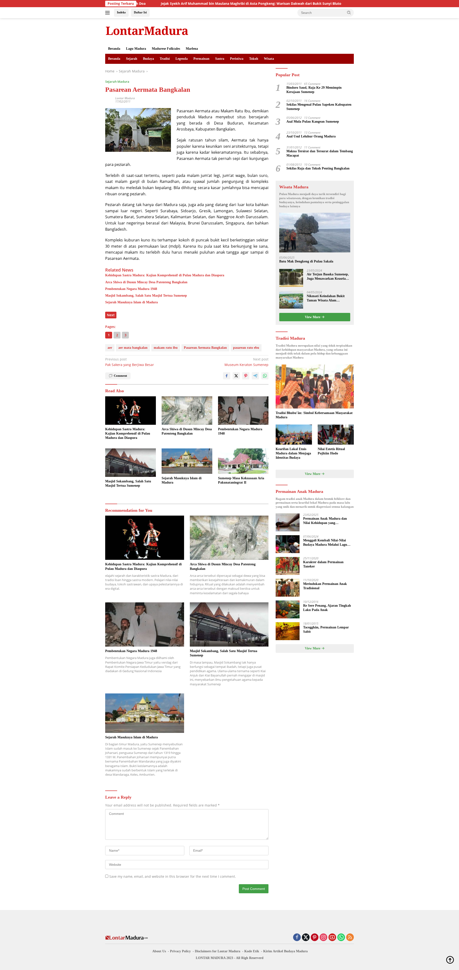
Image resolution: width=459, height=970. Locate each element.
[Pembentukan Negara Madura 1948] (243, 410)
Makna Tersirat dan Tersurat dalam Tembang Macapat (319, 154)
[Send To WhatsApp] (264, 375)
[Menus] (108, 13)
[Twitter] (306, 937)
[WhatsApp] (341, 937)
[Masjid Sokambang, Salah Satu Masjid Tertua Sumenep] (130, 462)
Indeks (121, 12)
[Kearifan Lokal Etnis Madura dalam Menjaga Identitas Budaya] (294, 435)
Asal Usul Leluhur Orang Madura (311, 136)
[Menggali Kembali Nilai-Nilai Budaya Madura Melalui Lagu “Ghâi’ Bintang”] (288, 544)
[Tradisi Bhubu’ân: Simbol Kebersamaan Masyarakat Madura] (315, 387)
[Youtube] (332, 937)
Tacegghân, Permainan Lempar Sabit (326, 630)
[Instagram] (323, 937)
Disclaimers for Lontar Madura (217, 951)
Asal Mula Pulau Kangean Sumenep (312, 122)
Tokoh (253, 58)
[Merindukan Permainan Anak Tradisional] (288, 588)
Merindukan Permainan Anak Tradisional (325, 586)
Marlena (192, 48)
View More (313, 317)
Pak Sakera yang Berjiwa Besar (129, 362)
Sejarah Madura (117, 81)
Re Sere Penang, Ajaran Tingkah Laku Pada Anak (327, 608)
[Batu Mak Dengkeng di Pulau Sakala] (314, 233)
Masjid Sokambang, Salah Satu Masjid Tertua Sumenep (146, 295)
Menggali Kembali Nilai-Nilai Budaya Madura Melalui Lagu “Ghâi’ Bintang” (325, 543)
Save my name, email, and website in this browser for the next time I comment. (172, 876)
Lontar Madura (125, 98)
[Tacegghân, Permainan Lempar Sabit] (288, 631)
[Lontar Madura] (147, 30)
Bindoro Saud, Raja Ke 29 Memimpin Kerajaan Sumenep (314, 90)
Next (111, 315)
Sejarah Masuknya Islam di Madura (131, 302)
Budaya (148, 58)
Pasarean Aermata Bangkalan (205, 347)
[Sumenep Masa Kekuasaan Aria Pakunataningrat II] (243, 461)
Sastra (219, 58)
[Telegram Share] (255, 375)
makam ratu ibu (166, 347)
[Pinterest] (314, 937)
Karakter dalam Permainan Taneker (323, 564)
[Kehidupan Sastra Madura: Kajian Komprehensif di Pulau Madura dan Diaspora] (130, 410)
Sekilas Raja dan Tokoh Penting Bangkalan (318, 168)
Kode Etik (251, 951)
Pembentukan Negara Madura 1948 (131, 289)
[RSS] (350, 937)
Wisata (269, 58)
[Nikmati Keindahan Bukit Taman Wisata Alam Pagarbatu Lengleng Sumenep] (291, 300)
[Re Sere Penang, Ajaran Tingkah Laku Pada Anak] (288, 609)
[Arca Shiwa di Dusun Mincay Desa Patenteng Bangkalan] (187, 410)
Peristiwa (236, 58)
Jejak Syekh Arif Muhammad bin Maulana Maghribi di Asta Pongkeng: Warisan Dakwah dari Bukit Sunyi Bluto (212, 3)
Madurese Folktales (166, 48)
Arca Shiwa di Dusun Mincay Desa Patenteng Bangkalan (146, 282)
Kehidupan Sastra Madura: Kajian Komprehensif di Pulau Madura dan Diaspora (164, 275)
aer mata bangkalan (133, 347)
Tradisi (165, 58)
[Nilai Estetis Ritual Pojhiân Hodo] (336, 435)
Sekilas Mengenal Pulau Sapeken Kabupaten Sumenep (318, 107)
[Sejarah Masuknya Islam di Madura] (187, 461)
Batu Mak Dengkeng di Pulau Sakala (306, 261)
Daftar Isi (140, 12)
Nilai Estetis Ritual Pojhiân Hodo (331, 451)
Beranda (114, 48)
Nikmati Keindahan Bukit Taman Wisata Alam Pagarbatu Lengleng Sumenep (326, 298)
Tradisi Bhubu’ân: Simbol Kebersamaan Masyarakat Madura (314, 415)
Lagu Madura (136, 48)
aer (110, 347)
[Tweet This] (236, 375)
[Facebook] (297, 937)
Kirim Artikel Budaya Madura (285, 951)
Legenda (181, 58)
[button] (349, 12)
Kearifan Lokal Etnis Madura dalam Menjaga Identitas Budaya (293, 453)
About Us (159, 951)
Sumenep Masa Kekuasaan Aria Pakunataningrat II (241, 480)
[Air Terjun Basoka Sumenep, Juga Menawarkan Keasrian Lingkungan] (291, 278)
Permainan (201, 58)
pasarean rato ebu (246, 347)
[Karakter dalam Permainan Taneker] (288, 566)
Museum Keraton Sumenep (246, 362)
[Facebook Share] (226, 375)
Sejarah (131, 58)
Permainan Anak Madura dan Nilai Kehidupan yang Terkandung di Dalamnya (325, 521)
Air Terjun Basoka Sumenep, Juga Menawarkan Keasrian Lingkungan (328, 276)
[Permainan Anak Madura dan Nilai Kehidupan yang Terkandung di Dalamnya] (288, 522)
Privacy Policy (180, 951)
